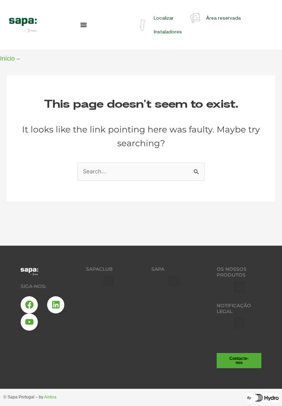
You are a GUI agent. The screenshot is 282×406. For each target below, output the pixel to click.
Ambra (50, 397)
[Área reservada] (195, 18)
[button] (108, 281)
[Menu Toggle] (83, 24)
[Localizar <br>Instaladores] (143, 25)
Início (7, 58)
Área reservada (223, 17)
